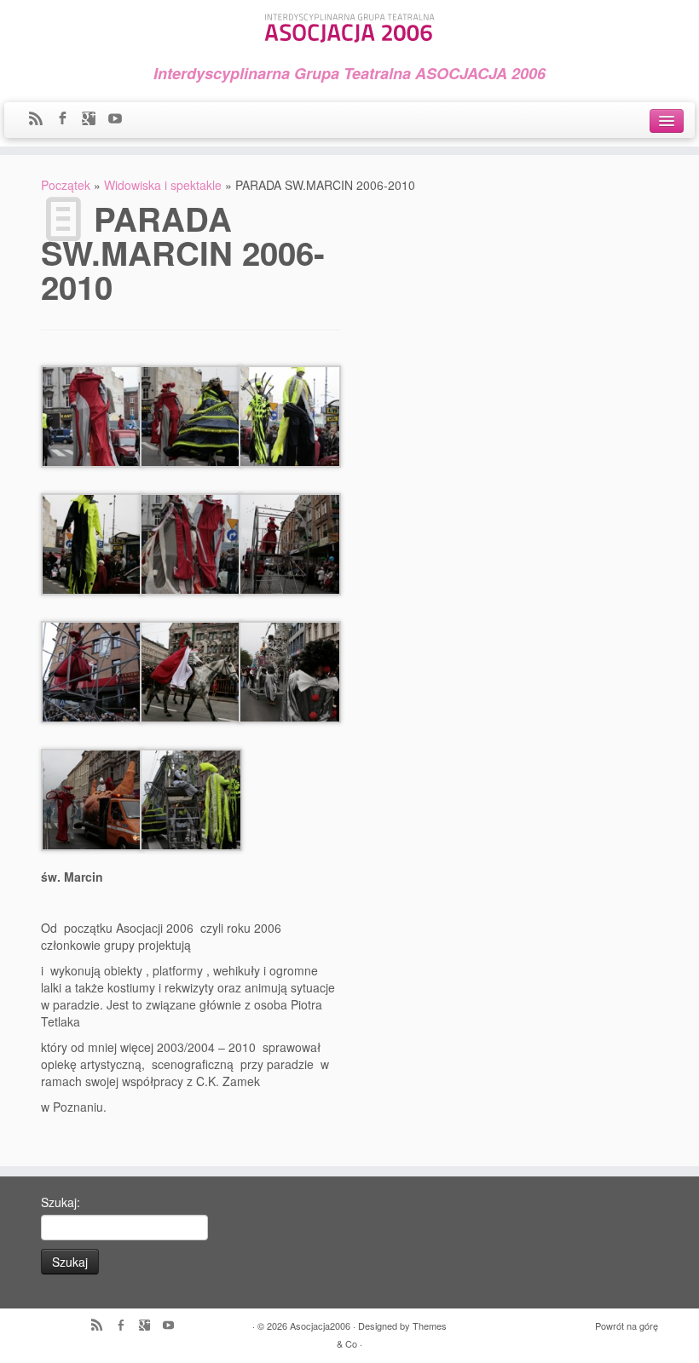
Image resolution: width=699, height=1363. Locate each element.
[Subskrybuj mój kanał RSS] (41, 119)
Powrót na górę (626, 1325)
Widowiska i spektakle (163, 184)
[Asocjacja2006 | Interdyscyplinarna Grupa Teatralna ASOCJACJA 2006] (349, 25)
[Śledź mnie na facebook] (68, 119)
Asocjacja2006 (320, 1325)
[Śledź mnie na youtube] (120, 119)
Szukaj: (60, 1202)
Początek (65, 184)
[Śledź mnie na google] (94, 119)
